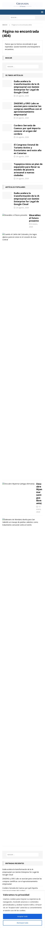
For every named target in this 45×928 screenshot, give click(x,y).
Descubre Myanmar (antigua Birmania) (39, 493)
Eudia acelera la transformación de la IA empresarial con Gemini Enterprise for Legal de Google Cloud (26, 87)
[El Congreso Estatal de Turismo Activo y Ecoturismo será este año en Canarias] (7, 147)
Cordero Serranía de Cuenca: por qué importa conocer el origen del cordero (27, 129)
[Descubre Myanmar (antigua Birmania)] (18, 483)
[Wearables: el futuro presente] (14, 215)
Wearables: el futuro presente (35, 218)
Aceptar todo (22, 916)
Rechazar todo (22, 923)
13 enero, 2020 (38, 509)
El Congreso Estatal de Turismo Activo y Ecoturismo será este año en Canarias (28, 148)
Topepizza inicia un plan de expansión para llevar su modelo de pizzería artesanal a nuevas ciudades (28, 170)
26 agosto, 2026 (22, 96)
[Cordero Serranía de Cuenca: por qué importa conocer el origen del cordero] (7, 127)
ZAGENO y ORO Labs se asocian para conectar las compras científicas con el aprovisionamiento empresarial (28, 109)
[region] (22, 909)
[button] (41, 12)
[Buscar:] (22, 17)
